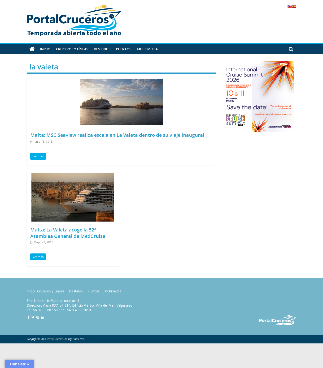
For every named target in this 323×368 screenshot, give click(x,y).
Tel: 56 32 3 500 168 (42, 310)
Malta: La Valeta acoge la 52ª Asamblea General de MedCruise (67, 233)
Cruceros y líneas (72, 49)
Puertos (123, 49)
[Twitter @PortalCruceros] (33, 317)
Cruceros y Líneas (50, 291)
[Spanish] (294, 7)
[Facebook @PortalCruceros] (29, 317)
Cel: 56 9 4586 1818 (76, 310)
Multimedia (147, 49)
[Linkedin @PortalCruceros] (42, 317)
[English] (289, 7)
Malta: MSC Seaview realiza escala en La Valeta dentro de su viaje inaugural (117, 135)
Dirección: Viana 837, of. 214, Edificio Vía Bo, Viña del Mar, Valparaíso (79, 305)
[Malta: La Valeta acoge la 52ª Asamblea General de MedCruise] (72, 175)
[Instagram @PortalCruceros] (37, 317)
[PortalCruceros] (32, 49)
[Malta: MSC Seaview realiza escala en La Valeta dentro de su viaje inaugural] (121, 81)
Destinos (102, 49)
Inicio (45, 49)
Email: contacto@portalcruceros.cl (53, 300)
